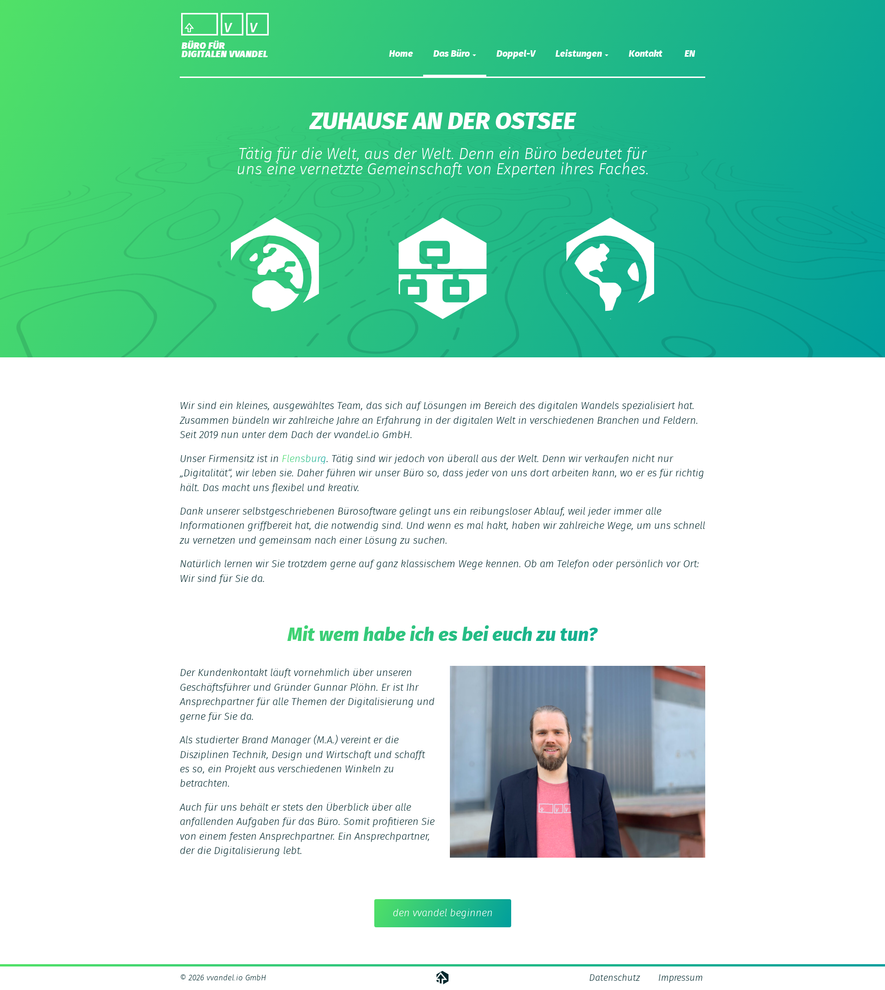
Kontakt (645, 54)
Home (401, 54)
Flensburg (304, 459)
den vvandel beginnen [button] (443, 913)
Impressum (680, 978)
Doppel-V (515, 54)
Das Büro (452, 54)
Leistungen (579, 54)
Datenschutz (614, 978)
